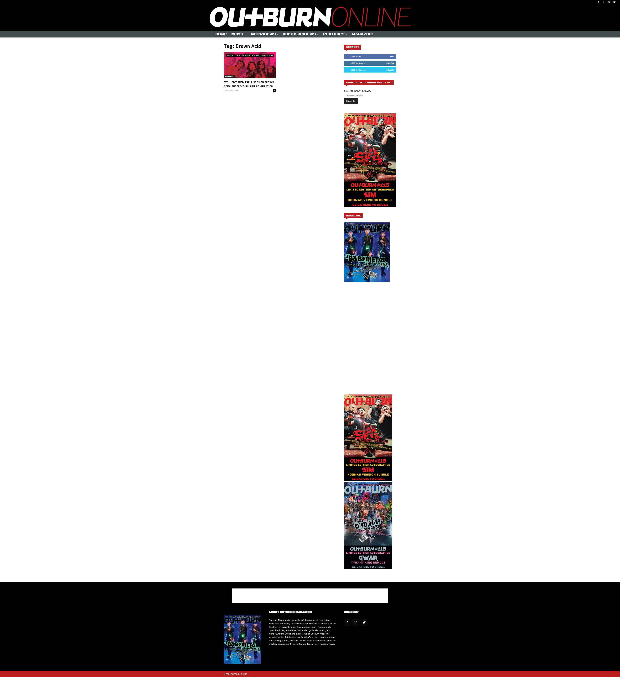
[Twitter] (614, 2)
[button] (598, 2)
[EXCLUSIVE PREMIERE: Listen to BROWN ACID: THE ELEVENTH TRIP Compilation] (250, 65)
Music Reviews (299, 34)
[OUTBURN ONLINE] (310, 18)
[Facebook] (603, 2)
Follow (390, 63)
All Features (229, 76)
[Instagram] (609, 2)
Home (221, 34)
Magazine (362, 34)
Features (334, 34)
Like (392, 56)
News (237, 34)
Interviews (263, 34)
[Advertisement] (371, 317)
